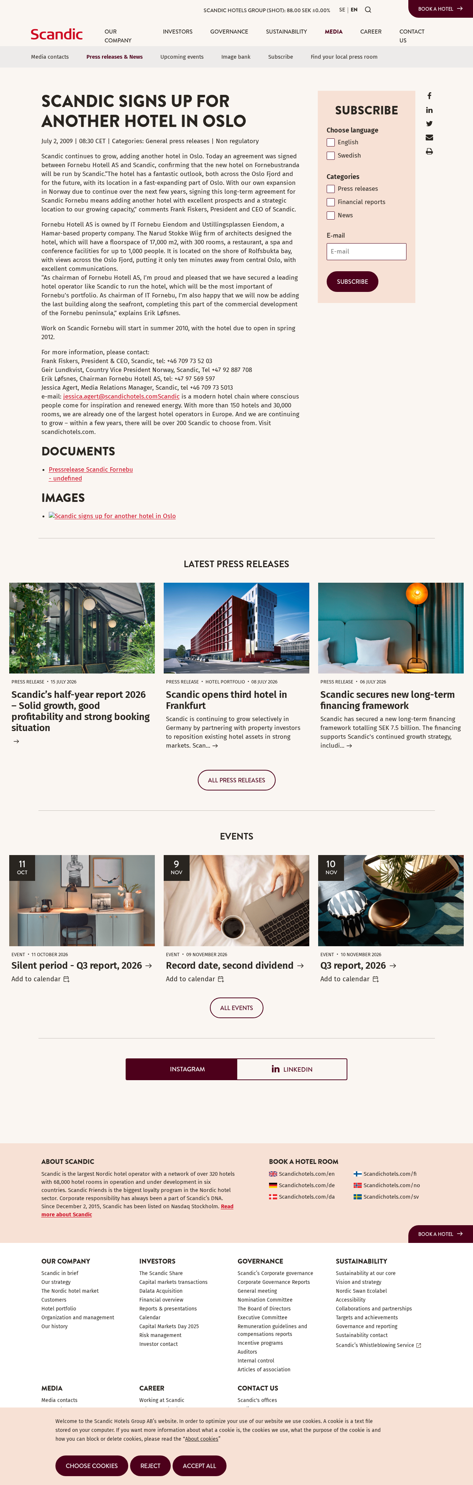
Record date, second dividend (230, 965)
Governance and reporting (366, 1326)
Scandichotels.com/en (307, 1174)
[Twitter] (429, 125)
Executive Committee (262, 1318)
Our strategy (56, 1282)
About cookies (201, 1439)
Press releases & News (114, 57)
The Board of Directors (264, 1309)
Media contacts (50, 57)
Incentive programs (260, 1343)
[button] (91, 1465)
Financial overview (161, 1300)
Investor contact (158, 1344)
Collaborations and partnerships (374, 1309)
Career (371, 31)
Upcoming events (182, 57)
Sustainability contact (362, 1335)
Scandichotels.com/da (307, 1196)
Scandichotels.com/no (392, 1185)
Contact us (412, 36)
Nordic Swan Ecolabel (361, 1291)
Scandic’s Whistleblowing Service (375, 1345)
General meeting (257, 1291)
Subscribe (280, 57)
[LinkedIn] (429, 111)
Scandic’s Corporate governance (275, 1273)
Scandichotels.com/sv (391, 1196)
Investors (178, 31)
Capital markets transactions (173, 1282)
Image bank (236, 57)
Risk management (160, 1335)
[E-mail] (429, 139)
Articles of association (264, 1370)
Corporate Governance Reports (274, 1282)
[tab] (181, 1069)
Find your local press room (344, 57)
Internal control (256, 1361)
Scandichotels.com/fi (390, 1174)
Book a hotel (435, 9)
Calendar (149, 1318)
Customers (54, 1300)
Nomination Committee (265, 1300)
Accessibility (350, 1300)
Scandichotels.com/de (307, 1185)
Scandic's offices (257, 1400)
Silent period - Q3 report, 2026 (76, 965)
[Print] (429, 153)
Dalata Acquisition (161, 1291)
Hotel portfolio (58, 1309)
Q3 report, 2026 (353, 965)
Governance (229, 31)
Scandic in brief (59, 1273)
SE (342, 9)
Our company (118, 36)
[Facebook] (429, 97)
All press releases (236, 780)
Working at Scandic (161, 1400)
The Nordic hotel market (70, 1291)
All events (236, 1008)
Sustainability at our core (366, 1273)
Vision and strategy (358, 1282)
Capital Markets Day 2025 (169, 1326)
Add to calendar (36, 979)
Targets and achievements (367, 1318)
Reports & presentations (168, 1309)
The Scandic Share (161, 1273)
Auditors (247, 1352)
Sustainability (286, 31)
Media (334, 31)
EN (354, 9)
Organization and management (77, 1318)
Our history (54, 1326)
